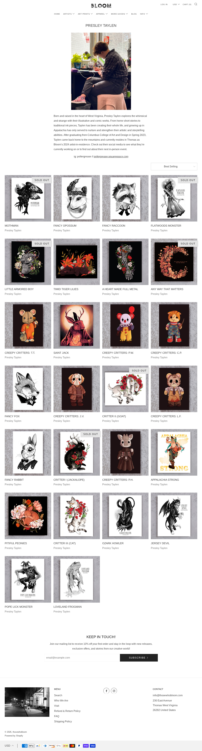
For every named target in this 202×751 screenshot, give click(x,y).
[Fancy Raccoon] (125, 198)
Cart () (187, 4)
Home (57, 14)
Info (142, 14)
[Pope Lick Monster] (28, 579)
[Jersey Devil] (174, 516)
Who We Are (61, 700)
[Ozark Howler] (125, 516)
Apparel (100, 14)
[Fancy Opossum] (76, 198)
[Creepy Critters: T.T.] (28, 325)
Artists (67, 14)
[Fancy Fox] (28, 389)
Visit (56, 705)
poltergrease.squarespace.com (111, 156)
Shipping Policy (63, 721)
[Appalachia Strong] (174, 452)
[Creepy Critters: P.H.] (125, 452)
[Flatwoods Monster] (174, 198)
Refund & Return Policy (67, 711)
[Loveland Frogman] (76, 579)
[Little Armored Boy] (28, 262)
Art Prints (84, 14)
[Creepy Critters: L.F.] (174, 389)
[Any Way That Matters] (174, 262)
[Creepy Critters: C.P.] (174, 325)
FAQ (56, 716)
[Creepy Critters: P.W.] (125, 325)
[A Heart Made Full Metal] (125, 262)
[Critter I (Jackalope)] (76, 452)
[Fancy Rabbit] (28, 452)
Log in (164, 4)
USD (175, 4)
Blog (134, 14)
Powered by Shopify (14, 736)
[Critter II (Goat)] (125, 389)
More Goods (118, 14)
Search (58, 695)
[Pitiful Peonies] (28, 516)
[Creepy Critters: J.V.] (76, 389)
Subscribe (137, 657)
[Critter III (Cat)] (76, 516)
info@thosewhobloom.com (168, 695)
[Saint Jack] (76, 325)
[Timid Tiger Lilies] (76, 262)
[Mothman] (28, 198)
